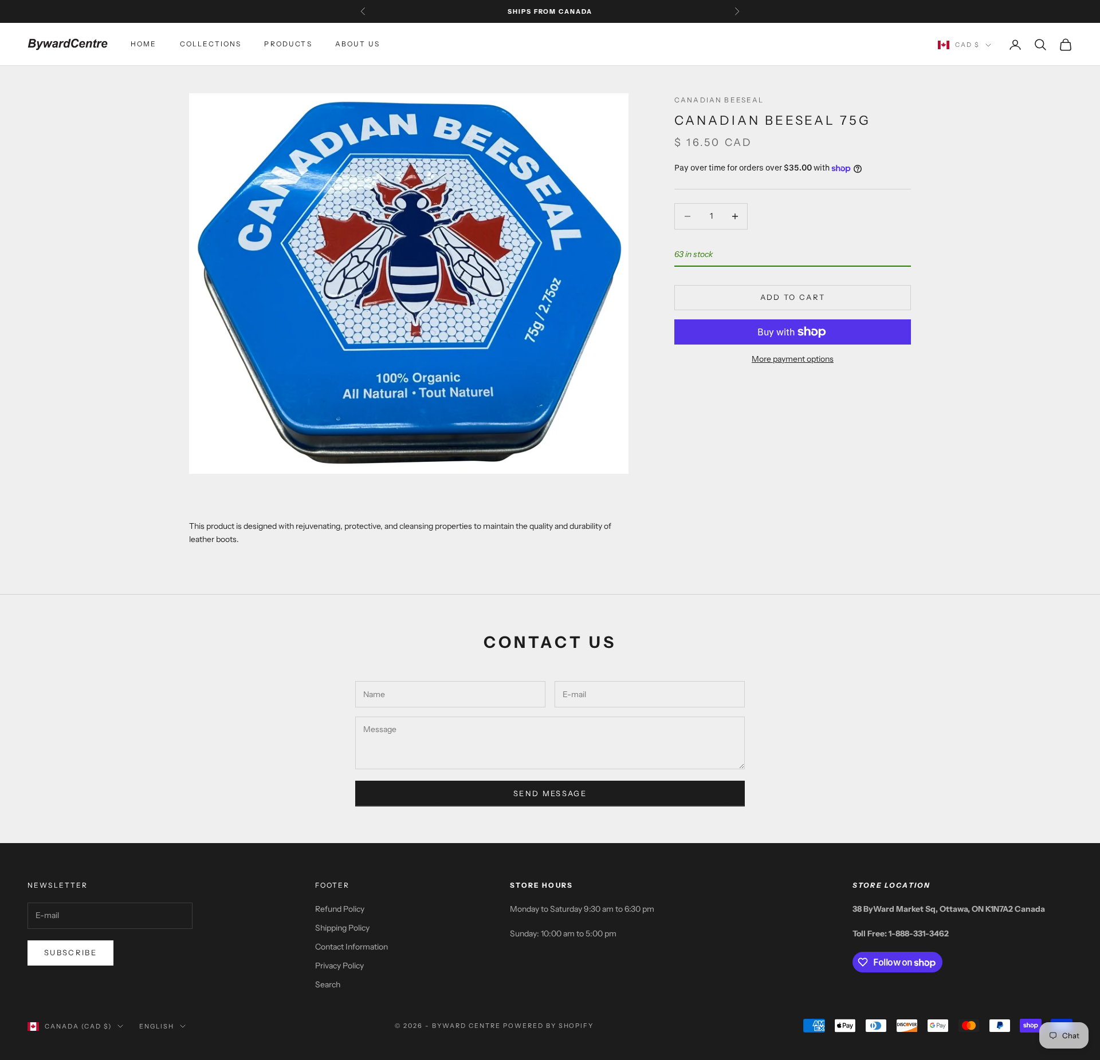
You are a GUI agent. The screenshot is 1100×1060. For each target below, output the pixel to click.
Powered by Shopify (548, 1026)
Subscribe (70, 952)
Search (327, 984)
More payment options (793, 359)
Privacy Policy (339, 965)
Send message (550, 793)
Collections (211, 44)
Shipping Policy (342, 928)
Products (288, 44)
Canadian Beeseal (719, 100)
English (156, 1026)
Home (144, 44)
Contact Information (351, 947)
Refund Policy (339, 909)
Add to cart (793, 297)
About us (357, 44)
